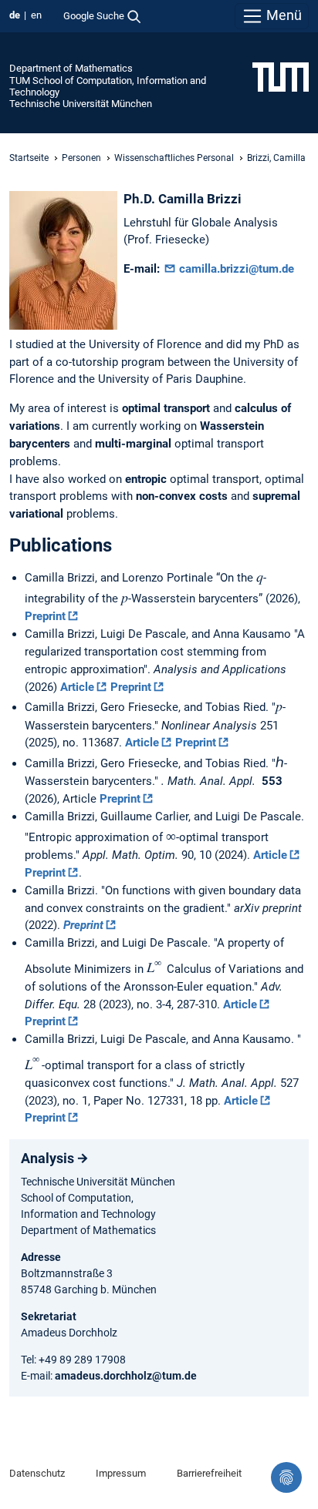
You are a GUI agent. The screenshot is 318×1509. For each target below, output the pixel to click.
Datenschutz (37, 1473)
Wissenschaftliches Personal (174, 158)
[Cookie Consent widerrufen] (286, 1477)
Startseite (29, 158)
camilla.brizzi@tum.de (235, 269)
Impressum (121, 1473)
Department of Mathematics (71, 68)
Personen (81, 158)
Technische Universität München (80, 103)
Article (77, 687)
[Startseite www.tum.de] (280, 76)
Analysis (47, 1158)
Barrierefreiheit (209, 1473)
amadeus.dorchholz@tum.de (126, 1376)
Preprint (45, 616)
